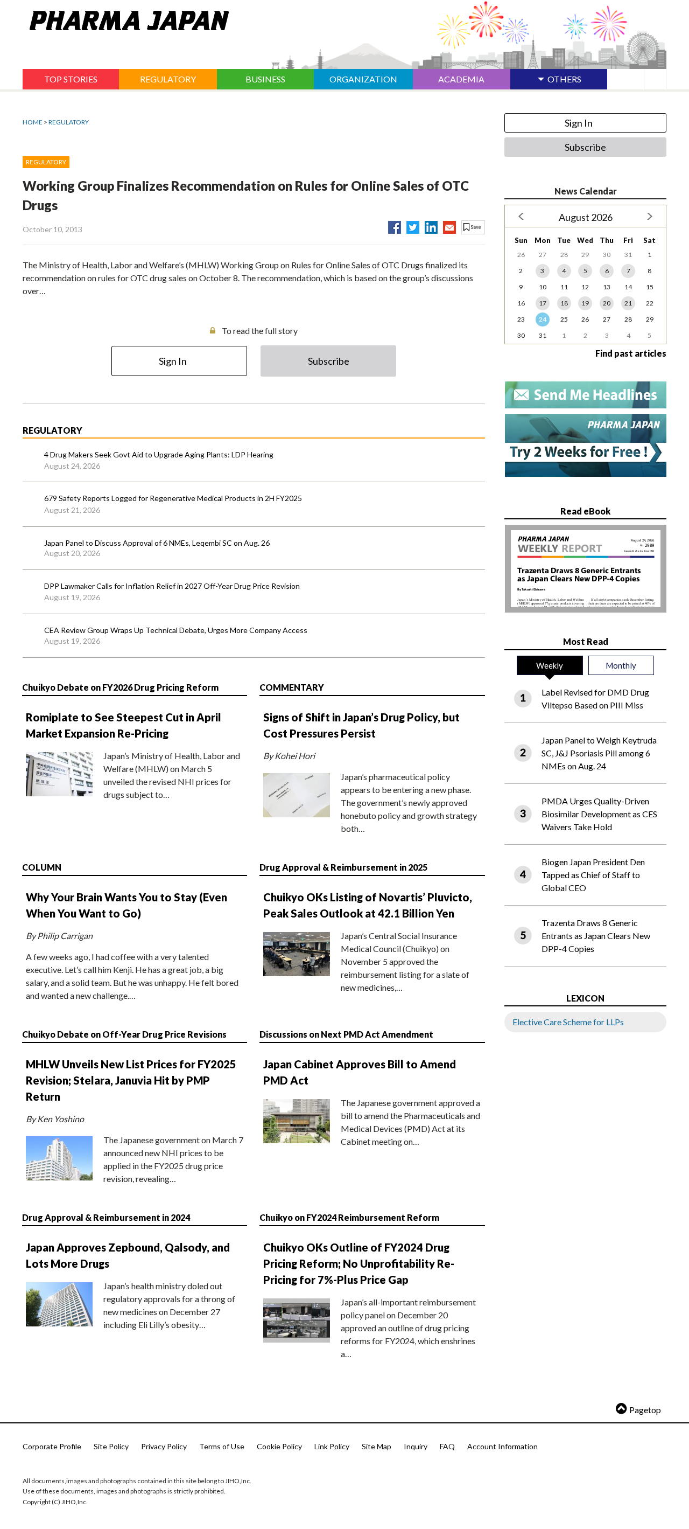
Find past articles (630, 353)
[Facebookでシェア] (394, 225)
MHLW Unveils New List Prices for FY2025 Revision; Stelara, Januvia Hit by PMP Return (131, 1080)
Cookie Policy (279, 1446)
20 (606, 303)
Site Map (376, 1446)
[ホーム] (126, 18)
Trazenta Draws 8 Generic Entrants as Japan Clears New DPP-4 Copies (596, 936)
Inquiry (415, 1446)
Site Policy (111, 1446)
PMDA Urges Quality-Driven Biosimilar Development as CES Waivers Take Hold (599, 814)
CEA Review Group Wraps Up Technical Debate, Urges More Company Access (175, 630)
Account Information (502, 1446)
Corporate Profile (52, 1446)
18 (564, 303)
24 (542, 319)
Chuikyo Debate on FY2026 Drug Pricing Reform (120, 687)
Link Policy (331, 1446)
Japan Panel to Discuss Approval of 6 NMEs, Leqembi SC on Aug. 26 (157, 542)
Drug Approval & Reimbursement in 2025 (343, 867)
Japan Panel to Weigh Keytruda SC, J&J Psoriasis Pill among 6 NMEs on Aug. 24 (599, 753)
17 (542, 303)
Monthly (621, 665)
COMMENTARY (291, 687)
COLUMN (41, 867)
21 (628, 303)
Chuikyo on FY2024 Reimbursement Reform (349, 1217)
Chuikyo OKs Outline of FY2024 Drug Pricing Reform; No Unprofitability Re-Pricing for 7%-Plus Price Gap (358, 1263)
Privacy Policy (164, 1446)
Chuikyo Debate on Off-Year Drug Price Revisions (124, 1034)
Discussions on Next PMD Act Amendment (346, 1034)
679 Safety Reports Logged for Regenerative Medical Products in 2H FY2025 (173, 498)
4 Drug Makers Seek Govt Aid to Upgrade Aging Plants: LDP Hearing (158, 454)
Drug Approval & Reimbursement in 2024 (106, 1217)
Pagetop (645, 1410)
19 (585, 303)
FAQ (447, 1446)
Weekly (549, 665)
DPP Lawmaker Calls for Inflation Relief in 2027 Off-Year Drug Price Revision (172, 585)
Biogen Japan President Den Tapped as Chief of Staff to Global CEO (593, 875)
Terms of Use (221, 1446)
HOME (33, 122)
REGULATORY (68, 122)
